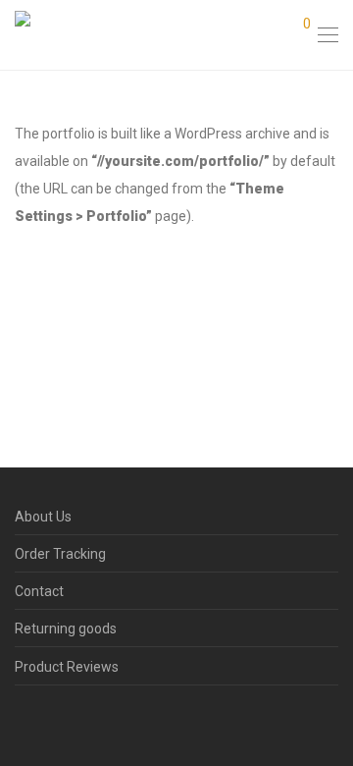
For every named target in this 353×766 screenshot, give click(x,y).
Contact (39, 591)
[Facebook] (20, 720)
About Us (43, 516)
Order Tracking (60, 554)
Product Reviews (67, 667)
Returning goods (66, 628)
